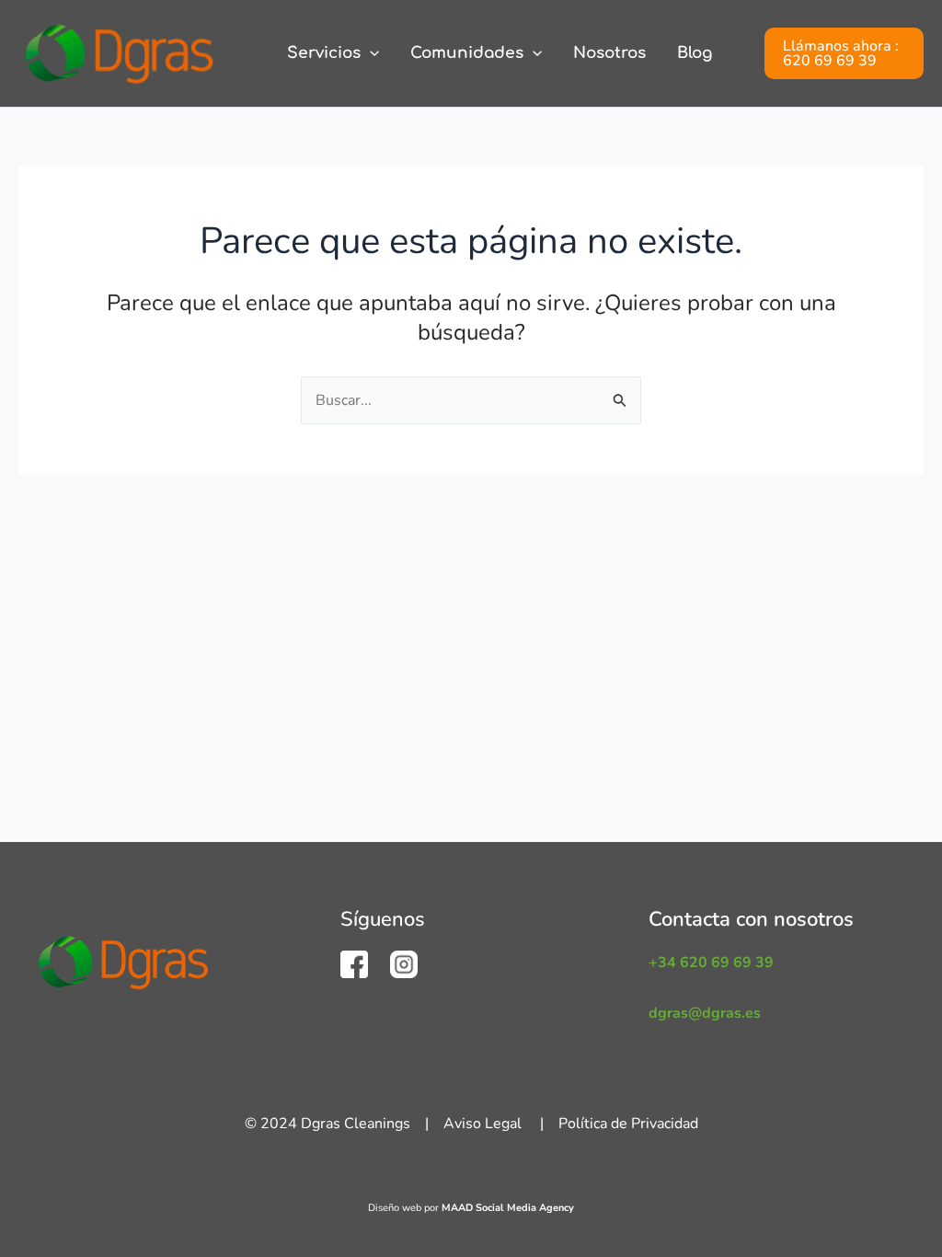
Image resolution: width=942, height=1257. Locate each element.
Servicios (324, 53)
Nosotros (609, 53)
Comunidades (466, 53)
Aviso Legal (482, 1123)
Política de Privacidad (628, 1123)
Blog (694, 53)
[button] (370, 53)
